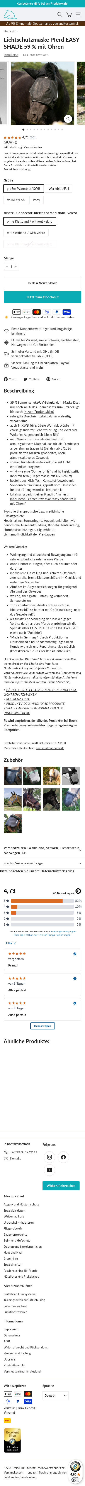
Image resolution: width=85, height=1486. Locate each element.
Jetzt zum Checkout (42, 297)
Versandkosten (33, 147)
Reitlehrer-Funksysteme (20, 1294)
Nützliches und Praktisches (21, 1276)
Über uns (10, 1359)
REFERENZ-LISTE (18, 699)
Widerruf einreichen (61, 1186)
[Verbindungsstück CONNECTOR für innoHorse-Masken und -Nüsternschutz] (71, 775)
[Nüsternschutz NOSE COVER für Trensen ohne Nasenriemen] (13, 775)
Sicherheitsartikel (15, 1306)
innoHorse (11, 55)
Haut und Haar (13, 1252)
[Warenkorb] (69, 14)
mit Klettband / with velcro (26, 233)
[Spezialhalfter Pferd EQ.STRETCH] (32, 799)
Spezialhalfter (13, 1264)
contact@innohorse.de (50, 748)
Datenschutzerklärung (57, 871)
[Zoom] (68, 119)
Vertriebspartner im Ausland (22, 1371)
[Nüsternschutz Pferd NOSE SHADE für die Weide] (32, 775)
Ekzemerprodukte (15, 1234)
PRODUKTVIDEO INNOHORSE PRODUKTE (35, 703)
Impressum (11, 1329)
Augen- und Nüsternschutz (21, 1204)
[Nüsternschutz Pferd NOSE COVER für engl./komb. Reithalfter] (71, 799)
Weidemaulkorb (14, 1216)
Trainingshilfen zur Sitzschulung (24, 1300)
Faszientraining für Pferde (20, 1270)
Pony (36, 200)
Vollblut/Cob (16, 200)
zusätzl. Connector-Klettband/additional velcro (40, 213)
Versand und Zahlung (17, 1353)
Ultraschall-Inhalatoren (19, 1222)
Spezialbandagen (14, 1210)
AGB (7, 1341)
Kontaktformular (15, 1365)
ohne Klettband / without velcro (30, 221)
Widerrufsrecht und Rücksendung (26, 1347)
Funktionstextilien (15, 1312)
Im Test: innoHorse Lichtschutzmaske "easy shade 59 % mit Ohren (43, 498)
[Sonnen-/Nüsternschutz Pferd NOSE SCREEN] (13, 824)
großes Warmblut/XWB (23, 188)
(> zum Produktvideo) (39, 411)
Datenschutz (12, 1335)
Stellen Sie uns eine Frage (23, 863)
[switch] (75, 1479)
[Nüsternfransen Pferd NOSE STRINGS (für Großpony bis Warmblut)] (51, 775)
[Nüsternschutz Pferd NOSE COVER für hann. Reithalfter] (51, 799)
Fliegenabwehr (13, 1228)
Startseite (9, 31)
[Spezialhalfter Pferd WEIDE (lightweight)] (13, 799)
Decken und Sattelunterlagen (23, 1246)
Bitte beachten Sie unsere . (37, 871)
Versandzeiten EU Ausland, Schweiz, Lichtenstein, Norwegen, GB (42, 850)
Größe (9, 180)
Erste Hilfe (11, 1258)
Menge (9, 258)
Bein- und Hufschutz (17, 1240)
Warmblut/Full (59, 188)
